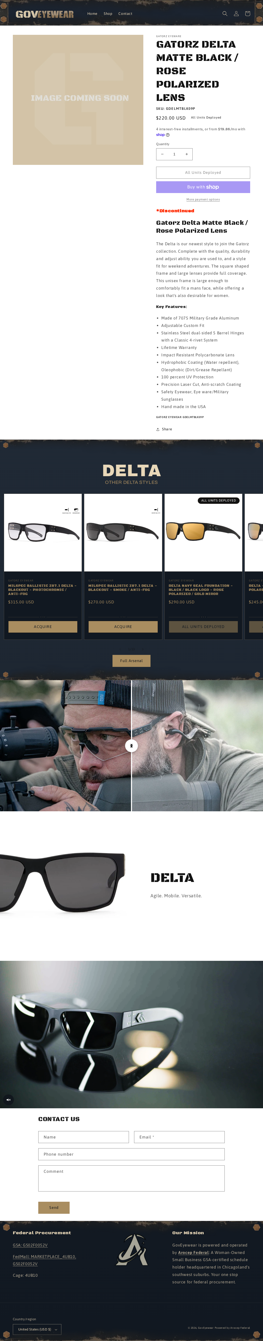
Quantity (162, 144)
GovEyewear (206, 1327)
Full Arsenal (131, 660)
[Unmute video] (8, 1099)
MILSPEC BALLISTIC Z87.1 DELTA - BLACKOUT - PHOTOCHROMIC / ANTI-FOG (42, 590)
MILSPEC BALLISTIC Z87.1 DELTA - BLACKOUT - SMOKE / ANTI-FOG (122, 588)
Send (54, 1207)
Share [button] (167, 429)
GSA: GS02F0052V (30, 1245)
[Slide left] (120, 649)
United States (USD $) (34, 1329)
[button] (225, 13)
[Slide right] (142, 649)
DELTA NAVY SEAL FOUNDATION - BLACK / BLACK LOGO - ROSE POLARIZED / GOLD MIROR (201, 590)
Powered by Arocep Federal (232, 1327)
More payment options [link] (203, 199)
